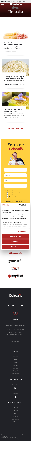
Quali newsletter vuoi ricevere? (13, 190)
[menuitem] (15, 341)
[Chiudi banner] (28, 204)
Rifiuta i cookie (15, 246)
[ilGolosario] (15, 4)
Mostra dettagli (22, 231)
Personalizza (14, 241)
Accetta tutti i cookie (15, 236)
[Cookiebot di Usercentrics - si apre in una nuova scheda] (19, 205)
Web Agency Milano (11, 437)
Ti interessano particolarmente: (13, 201)
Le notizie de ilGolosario (14, 192)
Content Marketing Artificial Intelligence (11, 439)
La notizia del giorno (13, 194)
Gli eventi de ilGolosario (14, 196)
